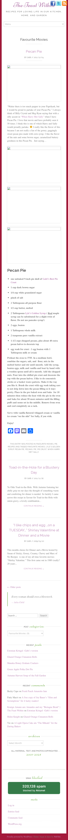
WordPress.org (15, 823)
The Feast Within (34, 5)
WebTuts (57, 836)
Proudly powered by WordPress (19, 836)
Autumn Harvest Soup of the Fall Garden (26, 675)
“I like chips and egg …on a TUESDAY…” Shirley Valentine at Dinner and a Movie (34, 530)
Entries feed (13, 811)
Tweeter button (58, 3)
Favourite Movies (44, 444)
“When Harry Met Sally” (32, 116)
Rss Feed (64, 3)
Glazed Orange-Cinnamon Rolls (22, 656)
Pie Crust (42, 449)
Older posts (14, 587)
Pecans (29, 449)
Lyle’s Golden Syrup (35, 313)
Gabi (29, 57)
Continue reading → (34, 506)
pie (35, 449)
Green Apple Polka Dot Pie (20, 669)
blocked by (34, 788)
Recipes (11, 447)
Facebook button (53, 3)
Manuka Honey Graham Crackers (22, 663)
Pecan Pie (34, 51)
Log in (11, 805)
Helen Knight (13, 716)
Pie (55, 444)
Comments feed (15, 817)
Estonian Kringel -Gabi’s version (22, 650)
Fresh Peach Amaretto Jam (34, 691)
